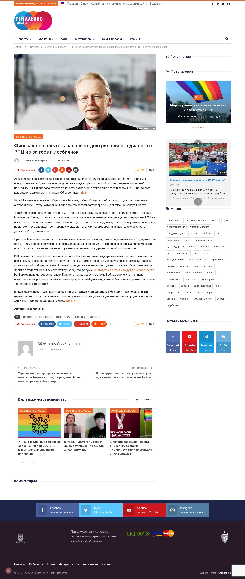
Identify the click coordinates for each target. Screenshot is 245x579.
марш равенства (198, 259)
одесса (184, 266)
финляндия (80, 317)
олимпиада (173, 272)
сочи (218, 285)
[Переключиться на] (62, 2)
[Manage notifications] (8, 570)
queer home (173, 220)
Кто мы (135, 39)
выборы (206, 233)
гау (217, 233)
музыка (171, 266)
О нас (84, 3)
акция (215, 220)
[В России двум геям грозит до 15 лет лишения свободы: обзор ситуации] (85, 423)
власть (193, 233)
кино (196, 253)
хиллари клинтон (203, 298)
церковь (94, 317)
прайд (210, 272)
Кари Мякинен (44, 317)
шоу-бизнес (173, 305)
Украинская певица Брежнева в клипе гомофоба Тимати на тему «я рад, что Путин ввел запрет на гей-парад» (49, 377)
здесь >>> (72, 301)
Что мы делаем (111, 39)
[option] (198, 104)
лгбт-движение (175, 259)
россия (59, 317)
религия (171, 285)
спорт (170, 292)
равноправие (208, 279)
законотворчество (199, 246)
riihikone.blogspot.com (145, 128)
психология (173, 279)
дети (187, 240)
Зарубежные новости (29, 136)
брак (225, 220)
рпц (68, 317)
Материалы (83, 39)
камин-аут (219, 246)
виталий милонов (199, 227)
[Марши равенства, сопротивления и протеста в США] (198, 102)
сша (189, 292)
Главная (72, 3)
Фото (198, 97)
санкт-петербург (202, 285)
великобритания (176, 227)
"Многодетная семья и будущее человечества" (124, 270)
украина (184, 298)
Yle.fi (84, 192)
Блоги (63, 39)
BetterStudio (224, 573)
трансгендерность (206, 292)
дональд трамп (175, 246)
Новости (22, 39)
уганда (171, 298)
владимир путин (176, 233)
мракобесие (218, 259)
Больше (155, 3)
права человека (193, 272)
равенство (190, 279)
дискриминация (203, 240)
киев (169, 253)
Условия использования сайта (127, 3)
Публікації (44, 39)
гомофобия (28, 317)
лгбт (206, 253)
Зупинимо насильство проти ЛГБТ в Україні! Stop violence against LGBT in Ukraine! (198, 180)
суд (180, 292)
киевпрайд (183, 253)
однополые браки (203, 266)
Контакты (97, 3)
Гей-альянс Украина (196, 220)
